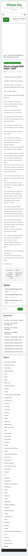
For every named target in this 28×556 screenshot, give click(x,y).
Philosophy (6, 495)
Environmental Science (9, 427)
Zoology (6, 546)
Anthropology (7, 368)
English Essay (7, 421)
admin (6, 71)
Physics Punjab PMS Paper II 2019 (13, 294)
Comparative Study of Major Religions (12, 394)
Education (6, 415)
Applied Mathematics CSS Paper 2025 (13, 349)
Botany (5, 379)
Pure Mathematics (8, 516)
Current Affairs (7, 409)
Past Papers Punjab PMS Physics (12, 63)
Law (5, 475)
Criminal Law (7, 403)
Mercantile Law (7, 481)
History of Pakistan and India (10, 454)
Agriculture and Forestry (9, 365)
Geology (6, 445)
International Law (8, 460)
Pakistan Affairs (7, 486)
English (5, 418)
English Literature (8, 424)
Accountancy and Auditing (10, 362)
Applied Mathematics (9, 371)
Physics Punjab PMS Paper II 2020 (13, 289)
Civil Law (6, 391)
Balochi (5, 376)
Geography (6, 442)
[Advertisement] (14, 40)
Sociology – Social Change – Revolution (14, 337)
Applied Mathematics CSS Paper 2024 (13, 345)
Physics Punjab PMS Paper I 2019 (13, 300)
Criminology (7, 406)
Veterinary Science (8, 543)
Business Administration (9, 385)
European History (8, 433)
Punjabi (6, 513)
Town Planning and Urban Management (13, 531)
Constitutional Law (8, 400)
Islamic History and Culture (10, 466)
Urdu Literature (7, 540)
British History (7, 382)
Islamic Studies (7, 469)
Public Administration (9, 510)
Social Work (6, 522)
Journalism (6, 472)
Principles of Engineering (9, 504)
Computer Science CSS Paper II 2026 (13, 343)
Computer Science (8, 397)
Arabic (5, 374)
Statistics (6, 528)
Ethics (5, 430)
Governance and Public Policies (11, 448)
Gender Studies (7, 436)
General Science (7, 439)
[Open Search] (22, 14)
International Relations (9, 463)
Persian (6, 492)
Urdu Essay (6, 537)
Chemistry (6, 388)
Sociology (6, 525)
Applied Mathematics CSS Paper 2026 (13, 351)
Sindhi (5, 519)
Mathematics (7, 478)
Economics (6, 412)
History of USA (7, 457)
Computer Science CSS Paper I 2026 (13, 340)
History (5, 451)
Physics (6, 498)
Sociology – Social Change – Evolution (13, 320)
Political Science (7, 501)
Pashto (5, 489)
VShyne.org (14, 5)
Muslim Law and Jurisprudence (11, 484)
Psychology (6, 507)
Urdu (5, 534)
